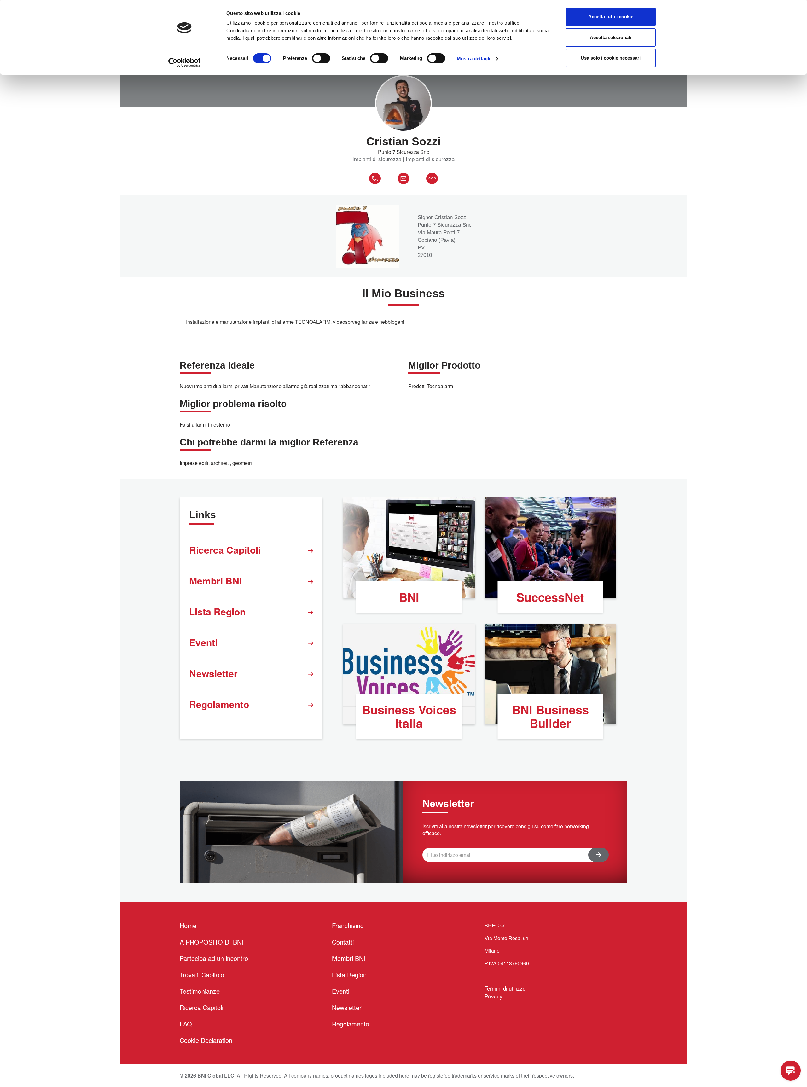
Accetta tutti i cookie (610, 16)
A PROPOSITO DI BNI (211, 941)
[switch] (321, 58)
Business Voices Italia (409, 716)
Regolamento (219, 704)
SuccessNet (550, 597)
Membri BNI (215, 580)
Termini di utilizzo (505, 988)
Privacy (493, 996)
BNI (409, 597)
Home (188, 925)
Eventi (203, 642)
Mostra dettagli (474, 58)
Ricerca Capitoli (225, 549)
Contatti (343, 941)
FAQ (186, 1023)
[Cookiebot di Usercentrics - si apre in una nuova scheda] (184, 62)
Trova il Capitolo (202, 974)
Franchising (348, 925)
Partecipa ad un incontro (214, 958)
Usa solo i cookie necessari (611, 58)
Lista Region (217, 611)
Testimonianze (200, 991)
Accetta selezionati (610, 37)
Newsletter (213, 673)
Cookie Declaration (206, 1040)
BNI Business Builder (550, 716)
